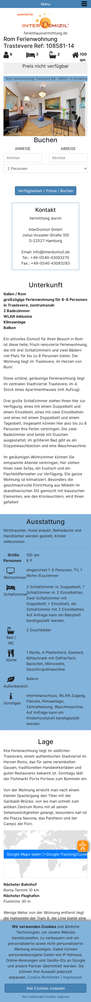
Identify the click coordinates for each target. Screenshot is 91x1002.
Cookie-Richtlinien (43, 977)
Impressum (72, 977)
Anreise (23, 148)
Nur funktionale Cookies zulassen (45, 996)
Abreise (68, 148)
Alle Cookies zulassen (45, 988)
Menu (45, 4)
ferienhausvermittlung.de (45, 33)
